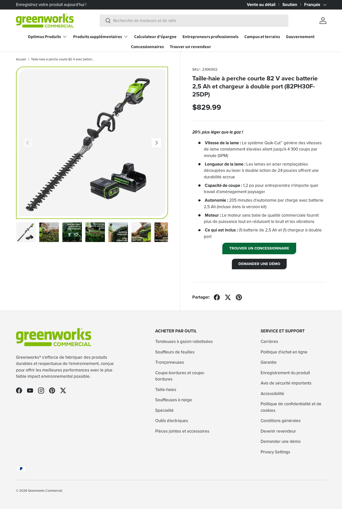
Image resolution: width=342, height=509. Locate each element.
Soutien (289, 5)
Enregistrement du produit (285, 373)
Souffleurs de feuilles (175, 352)
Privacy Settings (275, 452)
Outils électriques (171, 421)
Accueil (21, 59)
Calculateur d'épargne (155, 36)
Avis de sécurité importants (286, 383)
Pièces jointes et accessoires (182, 431)
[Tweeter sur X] (227, 297)
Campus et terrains (262, 36)
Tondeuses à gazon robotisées (184, 342)
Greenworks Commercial (45, 490)
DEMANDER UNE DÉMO (259, 264)
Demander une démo (281, 442)
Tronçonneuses (169, 362)
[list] (92, 142)
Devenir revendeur (278, 431)
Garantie (269, 362)
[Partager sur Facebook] (216, 297)
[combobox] (194, 21)
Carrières (269, 342)
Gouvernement (300, 36)
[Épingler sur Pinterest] (238, 297)
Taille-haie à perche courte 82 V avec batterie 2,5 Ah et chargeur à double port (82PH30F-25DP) (63, 59)
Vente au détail (261, 5)
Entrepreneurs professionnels (210, 36)
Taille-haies (165, 390)
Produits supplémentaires (97, 36)
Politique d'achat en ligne (284, 352)
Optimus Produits (44, 36)
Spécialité (164, 410)
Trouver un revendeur (190, 46)
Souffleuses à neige (173, 400)
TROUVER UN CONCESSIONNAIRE (259, 248)
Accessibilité (272, 394)
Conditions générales (281, 421)
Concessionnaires (147, 46)
